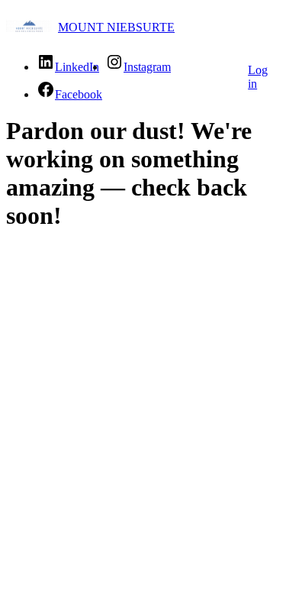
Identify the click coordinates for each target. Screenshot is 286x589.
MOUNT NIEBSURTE (116, 27)
